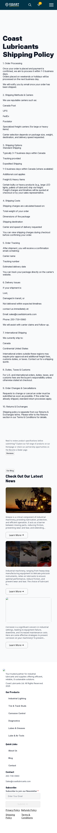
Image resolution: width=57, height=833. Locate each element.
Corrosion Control (16, 713)
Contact (12, 765)
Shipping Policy (10, 816)
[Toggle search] (29, 4)
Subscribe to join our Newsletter (22, 791)
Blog (10, 758)
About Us (12, 750)
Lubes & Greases (16, 728)
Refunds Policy (29, 810)
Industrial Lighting (17, 698)
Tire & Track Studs (17, 706)
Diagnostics (14, 721)
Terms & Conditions (27, 816)
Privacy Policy (13, 810)
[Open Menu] (51, 5)
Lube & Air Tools (16, 735)
